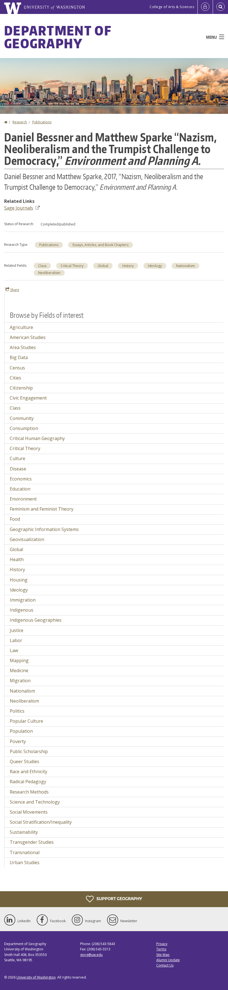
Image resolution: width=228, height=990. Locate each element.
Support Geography (119, 898)
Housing (19, 580)
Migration (20, 680)
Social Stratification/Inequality (41, 822)
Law (14, 650)
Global (103, 265)
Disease (18, 469)
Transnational (24, 852)
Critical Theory (72, 265)
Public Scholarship (29, 751)
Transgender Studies (32, 842)
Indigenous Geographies (35, 620)
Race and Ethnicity (28, 771)
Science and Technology (35, 802)
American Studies (28, 337)
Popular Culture (26, 721)
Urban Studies (24, 862)
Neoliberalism (49, 272)
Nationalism (185, 265)
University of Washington (36, 977)
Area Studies (23, 347)
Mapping (19, 660)
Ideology (155, 265)
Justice (16, 630)
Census (17, 368)
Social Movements (29, 812)
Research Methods (29, 792)
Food (15, 519)
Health (17, 559)
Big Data (19, 357)
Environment (23, 499)
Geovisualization (27, 539)
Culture (17, 458)
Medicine (19, 670)
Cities (15, 378)
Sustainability (24, 832)
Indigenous (21, 610)
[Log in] (205, 7)
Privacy (161, 943)
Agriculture (21, 327)
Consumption (24, 428)
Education (20, 489)
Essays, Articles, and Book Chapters (100, 244)
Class (42, 265)
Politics (17, 711)
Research (20, 122)
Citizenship (21, 388)
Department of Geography (57, 37)
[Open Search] (220, 7)
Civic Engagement (28, 398)
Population (21, 731)
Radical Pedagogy (28, 781)
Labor (16, 640)
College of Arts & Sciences (172, 6)
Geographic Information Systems (44, 529)
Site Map (163, 954)
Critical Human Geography (37, 438)
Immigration (23, 600)
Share (14, 289)
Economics (21, 479)
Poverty (18, 741)
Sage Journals (18, 208)
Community (22, 418)
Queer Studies (24, 761)
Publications (41, 122)
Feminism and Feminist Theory (41, 509)
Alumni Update (168, 960)
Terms (161, 949)
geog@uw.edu (91, 954)
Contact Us (165, 965)
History (128, 265)
